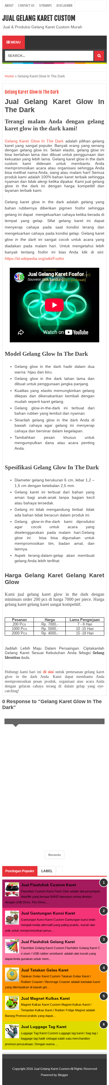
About (9, 5)
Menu (15, 42)
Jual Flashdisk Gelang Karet (48, 941)
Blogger (63, 1075)
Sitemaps (45, 5)
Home (9, 76)
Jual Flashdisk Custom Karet (48, 885)
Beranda (54, 855)
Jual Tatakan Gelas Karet (44, 970)
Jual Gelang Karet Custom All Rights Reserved (65, 1068)
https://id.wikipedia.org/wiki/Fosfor (34, 258)
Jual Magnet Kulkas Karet (45, 998)
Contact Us (26, 5)
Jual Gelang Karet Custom (38, 18)
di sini (48, 672)
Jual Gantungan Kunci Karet (48, 913)
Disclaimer (64, 5)
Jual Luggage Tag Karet (44, 1026)
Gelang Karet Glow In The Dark (34, 141)
